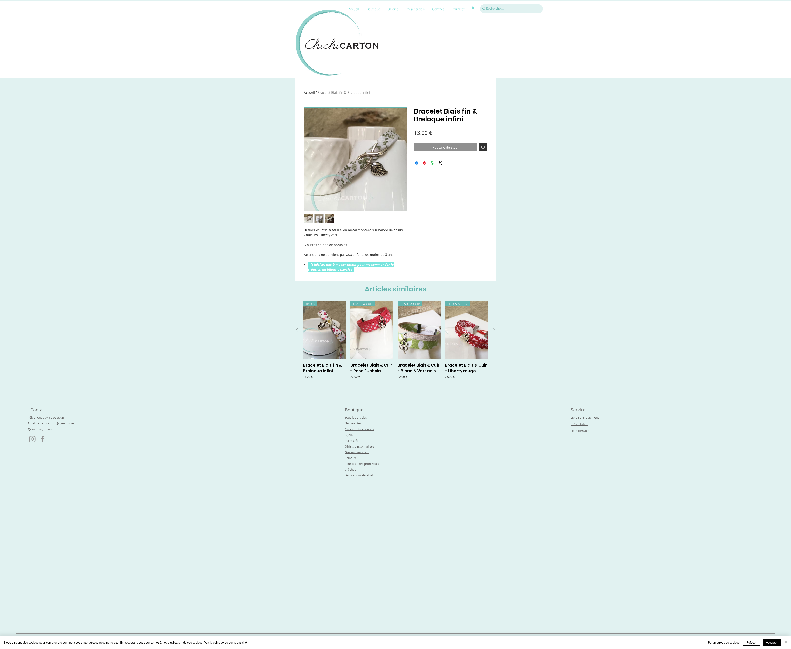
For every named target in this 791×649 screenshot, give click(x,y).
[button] (473, 7)
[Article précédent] (297, 329)
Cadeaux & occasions (359, 429)
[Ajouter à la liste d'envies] (483, 147)
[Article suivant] (493, 329)
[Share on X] (440, 162)
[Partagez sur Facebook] (416, 162)
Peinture (351, 458)
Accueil (309, 92)
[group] (395, 343)
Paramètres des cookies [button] (724, 642)
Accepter (772, 642)
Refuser (751, 642)
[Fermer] (786, 642)
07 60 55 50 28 (55, 417)
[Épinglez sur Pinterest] (424, 162)
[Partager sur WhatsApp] (432, 162)
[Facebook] (42, 439)
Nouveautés (353, 423)
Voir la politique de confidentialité (225, 642)
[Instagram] (32, 439)
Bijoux (349, 435)
